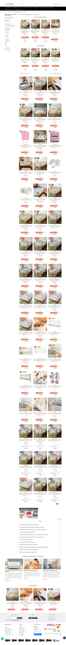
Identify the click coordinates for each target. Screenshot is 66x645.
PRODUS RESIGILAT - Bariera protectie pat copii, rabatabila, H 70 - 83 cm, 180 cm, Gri (40, 386)
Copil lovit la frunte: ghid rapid (30, 570)
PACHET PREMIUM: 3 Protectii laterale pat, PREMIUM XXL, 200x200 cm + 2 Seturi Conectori (54, 467)
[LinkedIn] (33, 618)
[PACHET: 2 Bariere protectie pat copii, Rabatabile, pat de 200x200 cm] (55, 270)
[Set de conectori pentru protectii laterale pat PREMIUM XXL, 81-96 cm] (55, 163)
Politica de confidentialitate (9, 629)
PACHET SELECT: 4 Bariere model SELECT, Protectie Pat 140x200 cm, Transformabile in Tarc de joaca (25, 306)
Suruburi (7, 30)
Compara (25, 41)
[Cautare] (36, 4)
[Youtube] (31, 618)
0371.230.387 (52, 618)
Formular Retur (21, 635)
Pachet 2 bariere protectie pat (10, 25)
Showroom (20, 627)
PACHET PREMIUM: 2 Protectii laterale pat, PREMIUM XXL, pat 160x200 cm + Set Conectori (54, 493)
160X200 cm (7, 39)
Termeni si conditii (7, 628)
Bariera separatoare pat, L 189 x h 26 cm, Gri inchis (25, 92)
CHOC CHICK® (26, 91)
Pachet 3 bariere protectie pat (10, 26)
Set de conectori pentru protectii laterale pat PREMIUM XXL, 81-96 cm (54, 173)
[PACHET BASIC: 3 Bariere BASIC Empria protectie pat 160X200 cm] (55, 52)
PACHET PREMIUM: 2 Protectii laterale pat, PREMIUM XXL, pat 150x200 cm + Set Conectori (40, 493)
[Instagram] (37, 618)
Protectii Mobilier (35, 7)
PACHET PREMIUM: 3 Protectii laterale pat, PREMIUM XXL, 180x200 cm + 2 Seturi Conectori (40, 467)
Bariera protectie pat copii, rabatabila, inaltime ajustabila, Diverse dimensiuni (25, 173)
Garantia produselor (8, 630)
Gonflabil (7, 33)
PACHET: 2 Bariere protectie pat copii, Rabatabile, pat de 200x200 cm (55, 280)
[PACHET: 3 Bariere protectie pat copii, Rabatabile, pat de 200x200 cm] (26, 270)
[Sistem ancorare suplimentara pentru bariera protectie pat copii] (26, 190)
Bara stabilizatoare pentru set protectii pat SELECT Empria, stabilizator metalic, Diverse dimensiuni (54, 413)
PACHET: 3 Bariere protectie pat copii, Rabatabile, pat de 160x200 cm (55, 253)
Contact (6, 626)
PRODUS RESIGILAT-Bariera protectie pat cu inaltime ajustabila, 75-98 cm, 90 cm (25, 386)
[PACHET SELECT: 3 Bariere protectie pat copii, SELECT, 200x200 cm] (40, 244)
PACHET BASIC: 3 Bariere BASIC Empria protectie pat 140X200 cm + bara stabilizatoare (54, 199)
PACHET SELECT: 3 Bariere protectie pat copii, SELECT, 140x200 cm (54, 226)
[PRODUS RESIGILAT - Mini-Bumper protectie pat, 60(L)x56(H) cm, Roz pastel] (55, 137)
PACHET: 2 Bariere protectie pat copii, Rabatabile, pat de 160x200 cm (40, 280)
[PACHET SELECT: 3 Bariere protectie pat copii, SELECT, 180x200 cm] (26, 244)
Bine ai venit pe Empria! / (9, 11)
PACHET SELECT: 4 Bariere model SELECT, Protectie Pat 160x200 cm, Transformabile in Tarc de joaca (40, 306)
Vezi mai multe (59, 519)
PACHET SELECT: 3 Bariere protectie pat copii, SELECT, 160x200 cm (35, 31)
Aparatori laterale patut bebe (9, 18)
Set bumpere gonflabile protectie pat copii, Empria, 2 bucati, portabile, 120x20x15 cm (55, 92)
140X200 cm (7, 41)
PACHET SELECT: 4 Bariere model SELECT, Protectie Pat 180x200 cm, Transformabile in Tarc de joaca (54, 306)
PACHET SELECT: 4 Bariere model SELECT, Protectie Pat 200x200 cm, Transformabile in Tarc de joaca (25, 333)
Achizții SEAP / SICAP (8, 633)
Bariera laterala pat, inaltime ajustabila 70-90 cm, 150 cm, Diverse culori (40, 333)
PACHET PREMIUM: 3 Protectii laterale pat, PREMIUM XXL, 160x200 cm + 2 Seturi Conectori (25, 440)
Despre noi (6, 627)
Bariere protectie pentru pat (9, 17)
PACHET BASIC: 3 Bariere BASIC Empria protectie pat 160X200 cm (55, 59)
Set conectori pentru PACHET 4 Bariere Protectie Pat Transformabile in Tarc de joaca (54, 386)
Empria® (25, 29)
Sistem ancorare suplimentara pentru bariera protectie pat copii (26, 199)
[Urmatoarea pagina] (60, 503)
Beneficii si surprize (22, 629)
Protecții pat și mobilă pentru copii (50, 570)
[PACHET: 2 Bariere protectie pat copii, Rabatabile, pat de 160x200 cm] (40, 270)
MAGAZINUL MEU (8, 624)
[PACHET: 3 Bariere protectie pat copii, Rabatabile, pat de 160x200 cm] (55, 244)
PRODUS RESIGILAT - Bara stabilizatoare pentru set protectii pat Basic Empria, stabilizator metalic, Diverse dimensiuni (54, 360)
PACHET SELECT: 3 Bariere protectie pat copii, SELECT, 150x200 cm (40, 440)
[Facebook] (29, 618)
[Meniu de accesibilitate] (64, 637)
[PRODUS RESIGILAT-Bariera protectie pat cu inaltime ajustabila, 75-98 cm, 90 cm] (26, 377)
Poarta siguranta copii (27, 7)
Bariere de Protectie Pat (17, 7)
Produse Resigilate (8, 9)
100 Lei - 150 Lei (8, 50)
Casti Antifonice (43, 7)
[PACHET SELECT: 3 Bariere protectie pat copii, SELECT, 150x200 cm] (40, 431)
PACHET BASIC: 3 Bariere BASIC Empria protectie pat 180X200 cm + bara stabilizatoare (45, 31)
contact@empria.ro (52, 619)
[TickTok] (35, 618)
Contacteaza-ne (38, 634)
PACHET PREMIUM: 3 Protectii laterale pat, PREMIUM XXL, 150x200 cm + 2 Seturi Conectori (25, 467)
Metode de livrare (21, 633)
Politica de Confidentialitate (15, 620)
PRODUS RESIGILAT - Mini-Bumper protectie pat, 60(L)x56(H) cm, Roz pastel (54, 146)
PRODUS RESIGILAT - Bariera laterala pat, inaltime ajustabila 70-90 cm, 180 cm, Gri (40, 360)
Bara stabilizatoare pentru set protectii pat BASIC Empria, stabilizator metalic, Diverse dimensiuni (25, 413)
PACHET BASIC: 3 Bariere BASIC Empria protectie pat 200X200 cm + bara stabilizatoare (40, 226)
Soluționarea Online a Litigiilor (9, 634)
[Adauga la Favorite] (25, 39)
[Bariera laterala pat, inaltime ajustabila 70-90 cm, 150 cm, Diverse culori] (40, 324)
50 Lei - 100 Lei (8, 49)
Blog (14, 9)
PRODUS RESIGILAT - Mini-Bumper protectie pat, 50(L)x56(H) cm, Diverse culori (26, 146)
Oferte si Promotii (50, 7)
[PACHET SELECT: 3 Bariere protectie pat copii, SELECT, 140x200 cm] (55, 217)
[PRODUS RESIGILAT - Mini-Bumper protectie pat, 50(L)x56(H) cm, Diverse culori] (26, 137)
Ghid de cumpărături (22, 628)
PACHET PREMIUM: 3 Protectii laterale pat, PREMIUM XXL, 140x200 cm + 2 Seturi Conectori (54, 440)
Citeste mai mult (7, 580)
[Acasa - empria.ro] (9, 4)
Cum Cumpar (21, 626)
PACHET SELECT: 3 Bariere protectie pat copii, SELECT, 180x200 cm (25, 253)
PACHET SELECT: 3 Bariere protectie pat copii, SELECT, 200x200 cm (40, 253)
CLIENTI (20, 624)
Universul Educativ (19, 9)
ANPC (5, 635)
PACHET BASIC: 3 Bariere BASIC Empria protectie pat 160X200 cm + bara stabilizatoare (25, 31)
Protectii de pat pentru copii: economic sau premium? (14, 571)
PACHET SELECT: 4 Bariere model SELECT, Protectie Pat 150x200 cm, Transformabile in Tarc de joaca (25, 493)
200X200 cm (7, 40)
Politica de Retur (21, 634)
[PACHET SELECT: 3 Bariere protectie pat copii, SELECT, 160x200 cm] (35, 24)
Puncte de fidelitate (22, 630)
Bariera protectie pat (8, 24)
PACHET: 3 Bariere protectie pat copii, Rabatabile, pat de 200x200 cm (26, 280)
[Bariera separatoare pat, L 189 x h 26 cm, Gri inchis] (26, 83)
